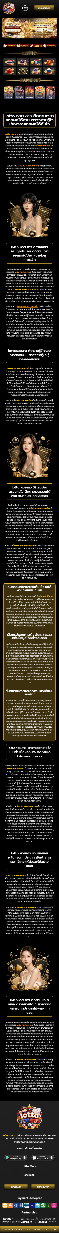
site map (29, 1174)
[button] (25, 8)
